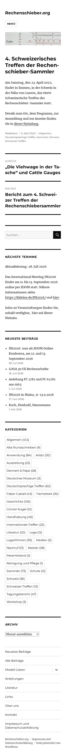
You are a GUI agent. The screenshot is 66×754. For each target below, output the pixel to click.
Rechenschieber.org (27, 12)
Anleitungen (14, 678)
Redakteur (11, 133)
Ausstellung (18, 463)
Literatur (16, 532)
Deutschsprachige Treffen (20, 137)
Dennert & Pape (21, 470)
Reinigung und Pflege (25, 563)
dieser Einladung (26, 124)
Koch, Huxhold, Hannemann (30, 405)
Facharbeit (47, 494)
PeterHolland (18, 555)
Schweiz (54, 137)
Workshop (16, 602)
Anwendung (19, 455)
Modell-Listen (15, 669)
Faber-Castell (19, 494)
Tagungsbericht (21, 594)
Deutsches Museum (24, 478)
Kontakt (11, 715)
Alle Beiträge (14, 660)
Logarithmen (19, 540)
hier (56, 297)
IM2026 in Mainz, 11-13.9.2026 (31, 394)
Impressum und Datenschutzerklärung (21, 725)
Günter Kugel (19, 509)
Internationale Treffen (25, 524)
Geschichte (18, 501)
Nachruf (15, 548)
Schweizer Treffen (15, 141)
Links (9, 696)
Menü (11, 23)
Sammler (42, 137)
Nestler (36, 548)
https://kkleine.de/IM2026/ (25, 297)
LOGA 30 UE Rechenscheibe (29, 369)
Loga (36, 532)
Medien (44, 540)
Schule (37, 571)
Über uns (12, 705)
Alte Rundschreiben (24, 447)
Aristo (43, 455)
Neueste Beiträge (18, 651)
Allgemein (45, 133)
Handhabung (20, 517)
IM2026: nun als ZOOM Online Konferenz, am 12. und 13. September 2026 (31, 353)
